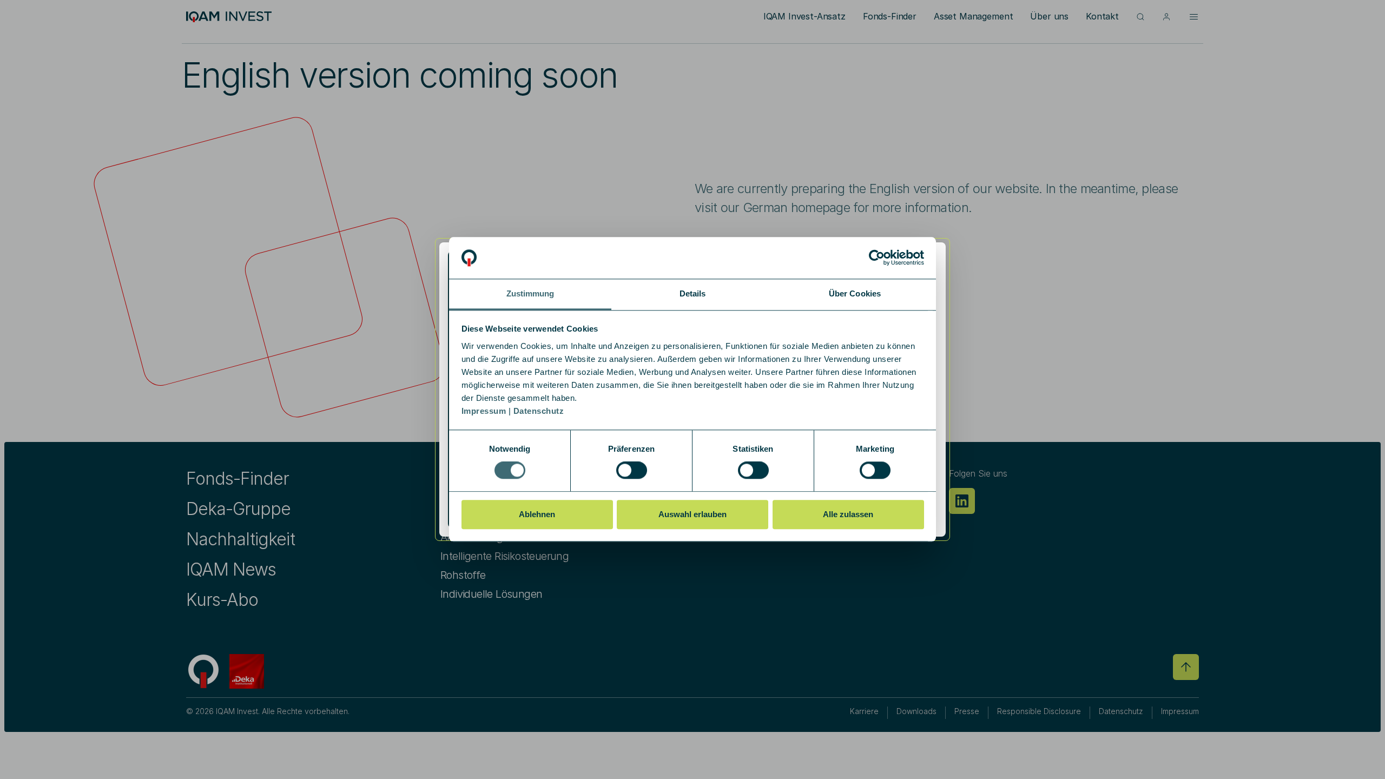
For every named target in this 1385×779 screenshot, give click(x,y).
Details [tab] (693, 293)
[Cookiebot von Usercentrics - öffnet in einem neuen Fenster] (876, 258)
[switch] (631, 470)
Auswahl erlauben (692, 514)
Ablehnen (537, 514)
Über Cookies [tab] (855, 293)
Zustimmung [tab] (530, 293)
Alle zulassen (848, 514)
